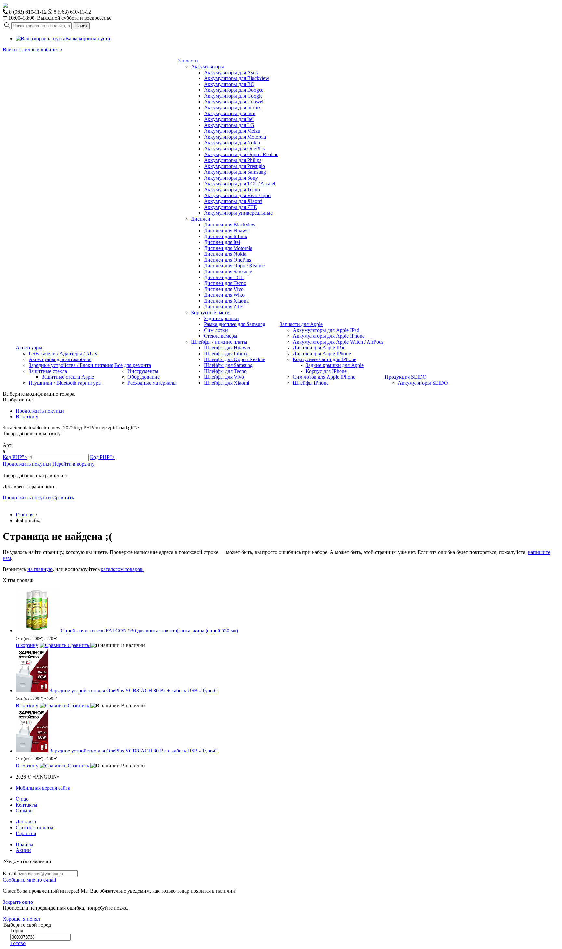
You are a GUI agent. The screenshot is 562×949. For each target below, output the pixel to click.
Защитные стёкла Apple (68, 377)
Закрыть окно (18, 902)
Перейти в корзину (73, 464)
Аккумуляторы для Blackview (236, 78)
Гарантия (26, 833)
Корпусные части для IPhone (324, 359)
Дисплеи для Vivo (224, 289)
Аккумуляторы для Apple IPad (326, 330)
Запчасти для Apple (301, 324)
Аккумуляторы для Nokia (232, 142)
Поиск (81, 25)
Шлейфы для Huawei (227, 347)
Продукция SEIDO (406, 377)
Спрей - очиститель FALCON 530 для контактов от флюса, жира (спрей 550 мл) (149, 630)
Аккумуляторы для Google (233, 96)
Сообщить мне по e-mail (29, 880)
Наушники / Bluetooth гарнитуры (65, 383)
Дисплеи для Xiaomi (226, 301)
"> (15, 457)
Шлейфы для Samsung (228, 365)
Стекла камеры (220, 336)
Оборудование (143, 377)
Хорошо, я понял (21, 919)
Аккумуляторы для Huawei (233, 101)
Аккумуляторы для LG (229, 125)
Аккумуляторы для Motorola (235, 137)
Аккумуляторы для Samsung (235, 172)
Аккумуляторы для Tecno (232, 189)
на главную (40, 569)
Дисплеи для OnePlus (227, 260)
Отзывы (24, 810)
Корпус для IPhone (326, 371)
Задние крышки (221, 318)
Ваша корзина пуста (87, 38)
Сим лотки (216, 330)
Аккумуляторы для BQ (229, 84)
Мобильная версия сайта (43, 788)
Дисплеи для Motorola (228, 248)
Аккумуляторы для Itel (229, 119)
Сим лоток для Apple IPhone (324, 377)
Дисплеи (200, 219)
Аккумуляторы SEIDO (423, 383)
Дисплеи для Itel (222, 242)
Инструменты (142, 371)
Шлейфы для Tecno (225, 371)
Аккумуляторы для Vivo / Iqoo (237, 195)
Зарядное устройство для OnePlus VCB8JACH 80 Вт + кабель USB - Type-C (134, 690)
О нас (22, 799)
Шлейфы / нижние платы (219, 342)
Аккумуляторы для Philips (232, 160)
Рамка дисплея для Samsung (234, 324)
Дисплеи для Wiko (224, 295)
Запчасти (188, 60)
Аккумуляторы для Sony (231, 178)
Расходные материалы (152, 383)
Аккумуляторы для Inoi (229, 113)
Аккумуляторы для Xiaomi (233, 201)
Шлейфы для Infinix (226, 353)
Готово (18, 943)
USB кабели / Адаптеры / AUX (63, 353)
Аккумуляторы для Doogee (233, 90)
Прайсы (24, 844)
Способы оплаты (34, 827)
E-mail (9, 873)
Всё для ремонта (132, 365)
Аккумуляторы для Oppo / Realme (241, 154)
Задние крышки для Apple (335, 365)
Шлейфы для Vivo (224, 377)
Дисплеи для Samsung (228, 271)
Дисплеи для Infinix (225, 236)
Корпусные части (210, 312)
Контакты (26, 804)
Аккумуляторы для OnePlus (234, 148)
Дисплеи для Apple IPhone (322, 353)
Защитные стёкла (48, 371)
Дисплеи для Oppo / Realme (234, 265)
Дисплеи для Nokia (225, 254)
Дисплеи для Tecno (225, 283)
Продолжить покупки (40, 410)
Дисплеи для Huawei (227, 230)
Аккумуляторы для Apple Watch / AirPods (338, 342)
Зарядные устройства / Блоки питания (71, 365)
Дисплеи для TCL (224, 277)
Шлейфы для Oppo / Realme (234, 359)
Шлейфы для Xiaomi (226, 383)
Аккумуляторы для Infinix (232, 107)
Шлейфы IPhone (310, 383)
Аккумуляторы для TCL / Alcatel (239, 183)
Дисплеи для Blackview (230, 224)
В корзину (27, 416)
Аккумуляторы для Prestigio (234, 166)
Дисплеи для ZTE (223, 306)
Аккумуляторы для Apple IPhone (329, 336)
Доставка (26, 821)
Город (16, 930)
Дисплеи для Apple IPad (319, 347)
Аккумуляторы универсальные (238, 213)
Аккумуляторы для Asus (231, 72)
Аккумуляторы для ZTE (230, 207)
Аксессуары (29, 347)
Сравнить (63, 497)
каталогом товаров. (122, 569)
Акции (23, 850)
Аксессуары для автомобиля (60, 359)
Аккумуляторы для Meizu (232, 131)
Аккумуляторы (207, 66)
